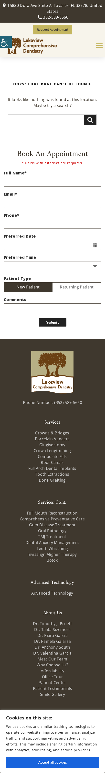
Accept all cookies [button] (52, 762)
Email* (10, 194)
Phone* (11, 215)
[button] (6, 42)
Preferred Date (20, 236)
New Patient (28, 287)
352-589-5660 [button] (55, 17)
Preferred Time (20, 257)
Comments (15, 299)
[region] (52, 741)
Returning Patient (77, 287)
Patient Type (17, 278)
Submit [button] (52, 322)
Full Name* (15, 173)
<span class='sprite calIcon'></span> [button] (95, 245)
